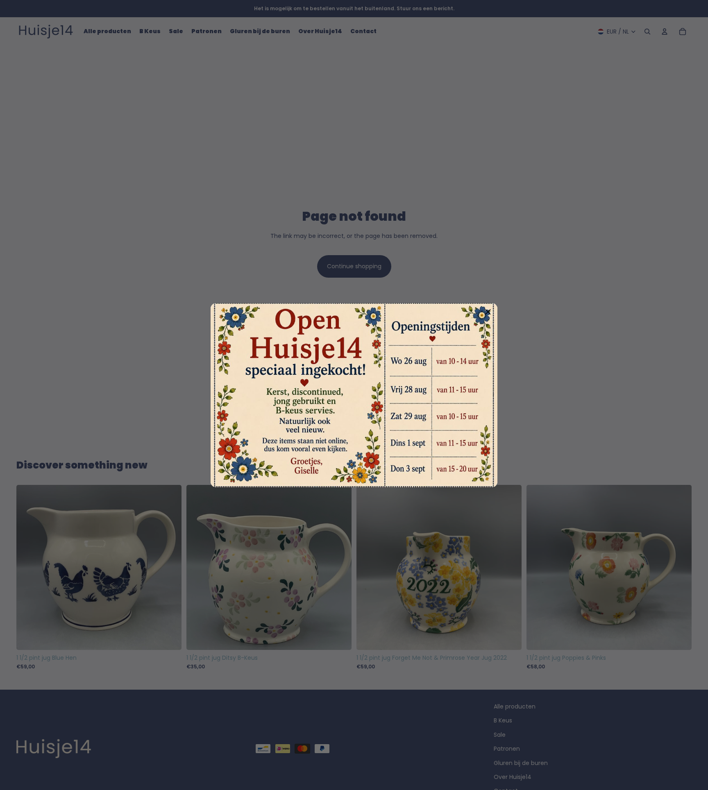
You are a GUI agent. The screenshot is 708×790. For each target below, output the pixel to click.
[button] (488, 312)
